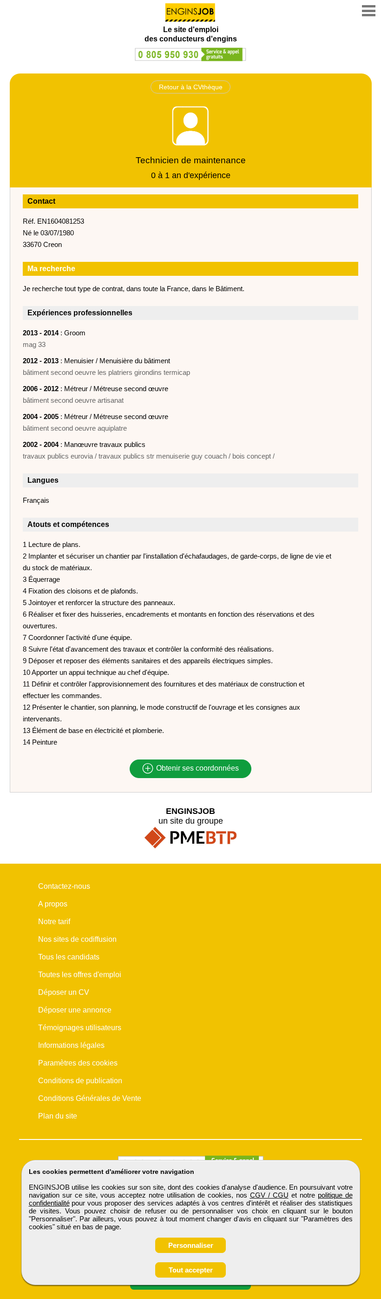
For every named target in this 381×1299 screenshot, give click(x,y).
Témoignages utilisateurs (79, 1028)
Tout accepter (191, 1270)
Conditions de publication (80, 1081)
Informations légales (71, 1045)
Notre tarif (54, 922)
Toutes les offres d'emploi (79, 975)
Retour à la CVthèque (191, 87)
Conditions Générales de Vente (89, 1098)
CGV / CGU (269, 1195)
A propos (52, 904)
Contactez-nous (64, 886)
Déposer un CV (63, 992)
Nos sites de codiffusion (77, 939)
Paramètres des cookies (78, 1063)
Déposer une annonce (75, 1010)
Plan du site (57, 1116)
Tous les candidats (68, 957)
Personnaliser (190, 1245)
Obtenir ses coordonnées (196, 769)
